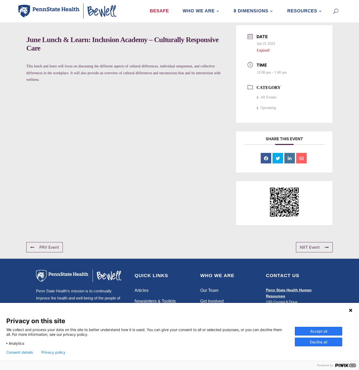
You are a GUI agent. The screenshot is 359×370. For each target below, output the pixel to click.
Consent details (19, 352)
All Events (268, 97)
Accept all (318, 331)
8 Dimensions (251, 10)
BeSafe (159, 10)
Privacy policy (53, 352)
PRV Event (49, 247)
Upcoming (268, 108)
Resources (302, 10)
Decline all (318, 342)
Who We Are (199, 10)
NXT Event (310, 247)
